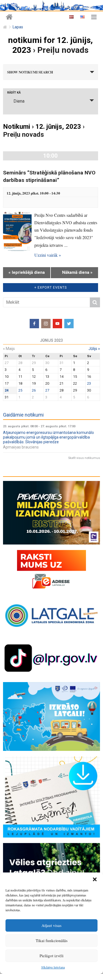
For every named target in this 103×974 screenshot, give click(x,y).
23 (89, 383)
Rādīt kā (14, 92)
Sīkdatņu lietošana (53, 967)
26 (34, 390)
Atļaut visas (51, 925)
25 (20, 390)
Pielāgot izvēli (51, 955)
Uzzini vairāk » (47, 255)
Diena (18, 101)
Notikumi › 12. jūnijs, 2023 (42, 126)
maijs (9, 348)
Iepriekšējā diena (27, 272)
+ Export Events (50, 287)
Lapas (18, 27)
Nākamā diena (77, 272)
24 (7, 390)
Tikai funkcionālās (52, 940)
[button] (95, 879)
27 (47, 390)
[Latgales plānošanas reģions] (9, 17)
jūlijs (94, 348)
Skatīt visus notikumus (84, 458)
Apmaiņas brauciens (21, 447)
